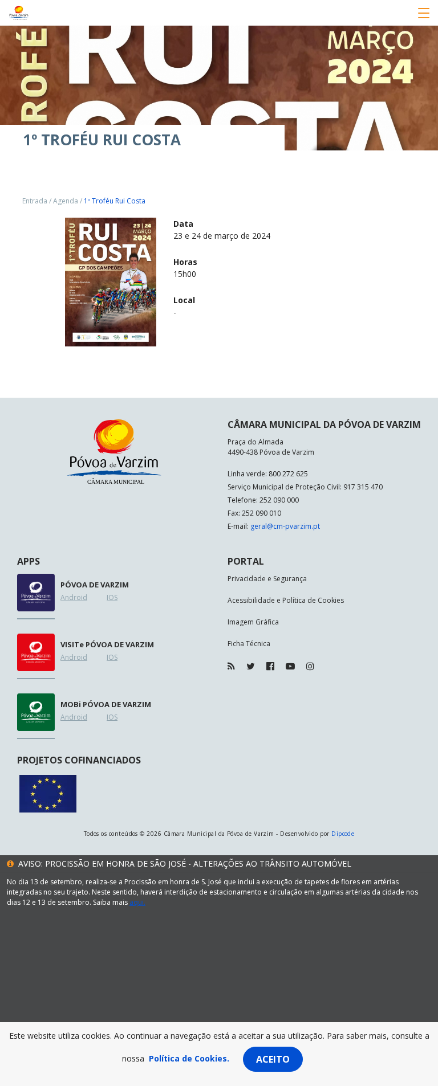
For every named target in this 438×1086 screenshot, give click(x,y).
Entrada (34, 201)
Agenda (65, 201)
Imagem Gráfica (253, 622)
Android (73, 597)
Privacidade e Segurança (267, 578)
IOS (112, 597)
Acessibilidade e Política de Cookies (286, 600)
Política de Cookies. (189, 1058)
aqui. (137, 902)
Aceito (273, 1059)
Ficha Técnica (249, 643)
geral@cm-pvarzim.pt (285, 526)
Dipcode (342, 834)
